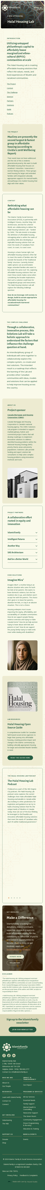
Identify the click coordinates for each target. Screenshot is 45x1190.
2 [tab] (11, 897)
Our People (6, 1086)
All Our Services (29, 1097)
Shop (4, 1143)
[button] (37, 8)
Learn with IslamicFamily (11, 1097)
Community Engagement (32, 1120)
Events (25, 1139)
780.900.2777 (24, 1069)
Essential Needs (29, 1100)
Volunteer (15, 963)
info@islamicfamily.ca (19, 1072)
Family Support (28, 1104)
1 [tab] (8, 897)
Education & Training (31, 1129)
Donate (5, 1139)
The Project (11, 84)
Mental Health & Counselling (29, 1108)
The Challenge (12, 92)
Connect (5, 1104)
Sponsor (10, 97)
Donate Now (15, 957)
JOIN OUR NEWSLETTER (22, 1029)
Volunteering (7, 1120)
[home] (11, 8)
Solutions (10, 105)
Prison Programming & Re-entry (31, 1124)
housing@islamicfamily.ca (18, 949)
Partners (10, 101)
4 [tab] (17, 897)
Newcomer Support (30, 1113)
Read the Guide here (20, 758)
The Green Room (29, 1116)
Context (10, 88)
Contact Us (6, 1101)
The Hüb (5, 1123)
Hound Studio (32, 1182)
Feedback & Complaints (29, 1175)
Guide (9, 109)
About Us (5, 1083)
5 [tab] (19, 897)
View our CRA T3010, (10, 1171)
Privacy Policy (12, 1175)
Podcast (10, 114)
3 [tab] (14, 897)
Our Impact (27, 1085)
